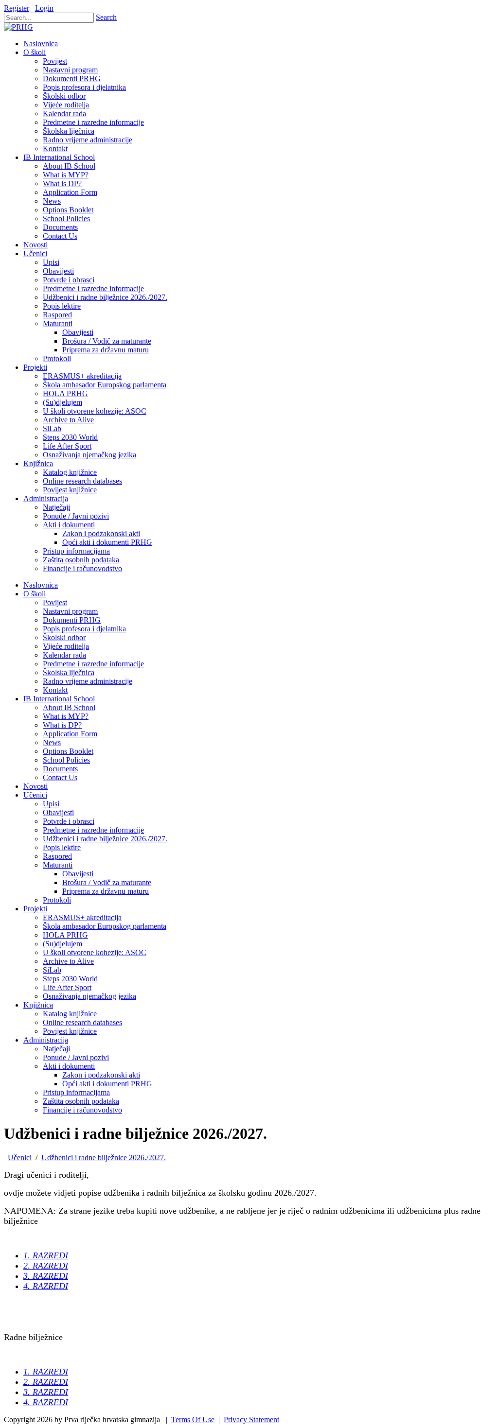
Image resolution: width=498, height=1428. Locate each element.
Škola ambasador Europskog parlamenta (104, 926)
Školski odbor (64, 637)
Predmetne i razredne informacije (93, 664)
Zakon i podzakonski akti (101, 1075)
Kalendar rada (64, 655)
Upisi (51, 804)
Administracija (45, 1040)
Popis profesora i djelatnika (84, 629)
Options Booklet (68, 751)
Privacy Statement (251, 1419)
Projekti (35, 909)
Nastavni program (70, 611)
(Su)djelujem (62, 944)
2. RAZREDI (45, 1266)
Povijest (55, 602)
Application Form (70, 734)
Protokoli (57, 900)
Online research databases (82, 1022)
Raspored (57, 856)
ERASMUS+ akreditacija (82, 917)
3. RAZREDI (45, 1276)
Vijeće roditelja (66, 646)
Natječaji (56, 1049)
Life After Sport (67, 987)
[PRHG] (18, 27)
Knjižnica (38, 1005)
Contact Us (60, 777)
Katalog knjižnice (70, 1014)
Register (16, 8)
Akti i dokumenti (69, 1066)
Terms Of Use (192, 1419)
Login (44, 8)
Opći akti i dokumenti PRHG (107, 1084)
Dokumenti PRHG (72, 620)
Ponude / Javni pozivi (76, 1057)
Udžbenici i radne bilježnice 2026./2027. (105, 839)
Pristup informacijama (76, 1092)
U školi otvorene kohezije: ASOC (94, 952)
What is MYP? (66, 716)
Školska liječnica (68, 672)
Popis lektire (62, 847)
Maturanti (57, 865)
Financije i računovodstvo (82, 1110)
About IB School (69, 707)
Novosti (35, 786)
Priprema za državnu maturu (105, 891)
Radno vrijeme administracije (87, 681)
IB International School (59, 699)
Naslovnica (40, 585)
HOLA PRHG (65, 935)
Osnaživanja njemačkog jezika (89, 996)
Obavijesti (58, 812)
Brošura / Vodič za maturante (106, 882)
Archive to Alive (68, 961)
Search (106, 17)
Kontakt (55, 690)
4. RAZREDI (45, 1286)
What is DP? (62, 725)
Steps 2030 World (70, 979)
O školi (34, 594)
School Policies (66, 760)
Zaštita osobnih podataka (81, 1101)
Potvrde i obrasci (68, 821)
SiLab (52, 970)
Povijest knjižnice (70, 1031)
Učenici (35, 795)
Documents (60, 769)
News (52, 742)
